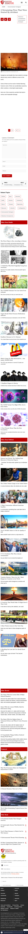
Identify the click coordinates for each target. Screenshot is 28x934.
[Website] (14, 171)
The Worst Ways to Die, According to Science (13, 241)
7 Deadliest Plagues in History (9, 383)
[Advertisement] (14, 38)
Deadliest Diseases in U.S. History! (11, 337)
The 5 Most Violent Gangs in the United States (14, 483)
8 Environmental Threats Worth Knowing (12, 837)
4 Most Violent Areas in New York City (12, 626)
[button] (21, 2)
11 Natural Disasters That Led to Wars (11, 789)
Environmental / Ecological (14, 7)
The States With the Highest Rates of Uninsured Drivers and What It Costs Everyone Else (14, 721)
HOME (3, 7)
